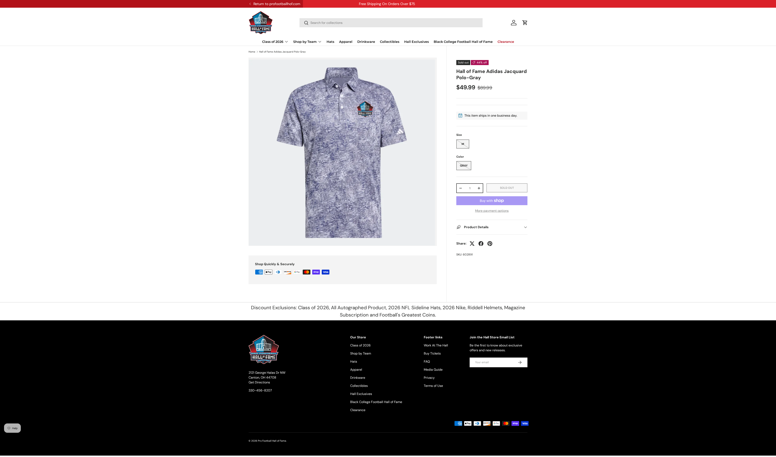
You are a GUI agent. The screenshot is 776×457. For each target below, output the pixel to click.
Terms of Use (433, 386)
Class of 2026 (272, 42)
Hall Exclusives (416, 42)
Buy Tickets (432, 353)
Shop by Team (305, 42)
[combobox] (391, 22)
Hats (330, 42)
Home (252, 52)
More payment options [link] (492, 211)
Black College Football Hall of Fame (463, 42)
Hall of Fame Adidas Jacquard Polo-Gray (282, 52)
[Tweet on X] (472, 243)
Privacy (429, 378)
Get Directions (259, 382)
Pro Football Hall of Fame (272, 440)
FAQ (427, 361)
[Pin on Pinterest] (489, 243)
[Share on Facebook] (481, 243)
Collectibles (389, 42)
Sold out (507, 188)
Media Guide (433, 369)
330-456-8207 (260, 390)
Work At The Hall (436, 345)
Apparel (345, 42)
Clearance (506, 42)
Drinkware (366, 42)
